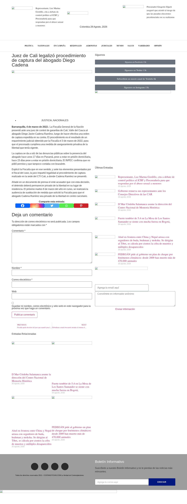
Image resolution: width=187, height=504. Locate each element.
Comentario (18, 231)
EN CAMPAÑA (60, 45)
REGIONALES (76, 45)
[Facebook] (22, 205)
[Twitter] (52, 205)
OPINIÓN (158, 45)
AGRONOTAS (91, 45)
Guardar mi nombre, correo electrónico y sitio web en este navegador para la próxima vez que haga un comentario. (51, 307)
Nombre (16, 268)
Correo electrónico (22, 280)
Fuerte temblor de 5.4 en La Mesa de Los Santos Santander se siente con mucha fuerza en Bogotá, (71, 387)
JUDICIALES (106, 45)
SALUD (131, 45)
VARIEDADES (144, 45)
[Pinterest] (81, 205)
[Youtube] (65, 466)
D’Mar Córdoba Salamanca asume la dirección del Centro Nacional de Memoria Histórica (31, 377)
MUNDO (120, 45)
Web (14, 291)
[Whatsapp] (66, 205)
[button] (179, 45)
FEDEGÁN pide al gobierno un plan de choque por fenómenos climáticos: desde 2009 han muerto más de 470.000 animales (71, 432)
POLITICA (29, 45)
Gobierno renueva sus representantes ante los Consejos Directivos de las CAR (142, 192)
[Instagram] (37, 205)
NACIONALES (43, 45)
